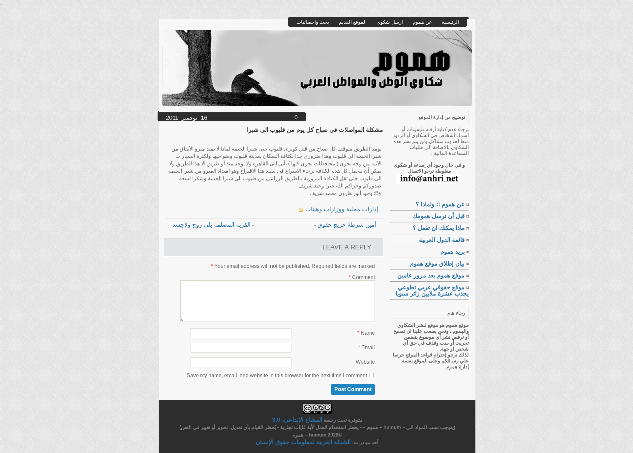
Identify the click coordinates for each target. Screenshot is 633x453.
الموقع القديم (353, 22)
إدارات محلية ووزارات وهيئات (341, 209)
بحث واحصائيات (312, 22)
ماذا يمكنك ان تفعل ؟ (439, 228)
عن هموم (422, 22)
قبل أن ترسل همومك (438, 216)
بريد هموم (452, 251)
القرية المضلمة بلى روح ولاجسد (211, 224)
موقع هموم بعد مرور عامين (431, 275)
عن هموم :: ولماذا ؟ (440, 204)
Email (366, 347)
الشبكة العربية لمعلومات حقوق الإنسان (303, 442)
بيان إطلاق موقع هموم (438, 263)
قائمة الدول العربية (442, 240)
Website (365, 362)
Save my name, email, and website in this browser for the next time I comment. (276, 375)
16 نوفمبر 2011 (186, 117)
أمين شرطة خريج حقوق (347, 224)
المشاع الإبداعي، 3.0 (297, 419)
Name (366, 333)
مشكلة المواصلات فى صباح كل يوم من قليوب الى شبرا (315, 130)
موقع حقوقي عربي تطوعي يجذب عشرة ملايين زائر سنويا (432, 290)
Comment (362, 277)
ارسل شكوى (390, 22)
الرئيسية (450, 22)
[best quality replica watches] (1, 3)
